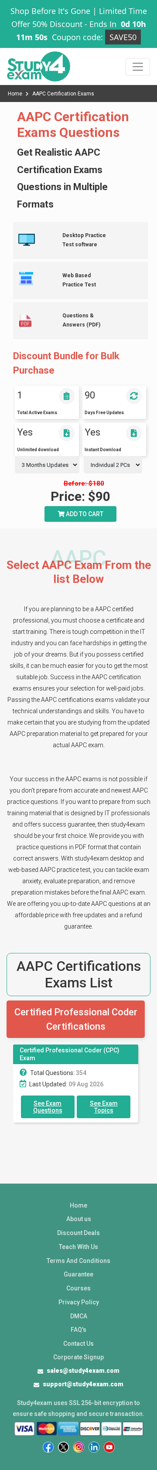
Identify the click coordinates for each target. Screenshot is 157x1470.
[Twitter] (63, 1447)
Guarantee (78, 1274)
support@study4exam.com (83, 1384)
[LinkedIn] (94, 1447)
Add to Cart (84, 513)
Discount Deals (78, 1232)
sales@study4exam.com (83, 1370)
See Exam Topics (104, 1107)
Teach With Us (78, 1246)
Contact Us (78, 1343)
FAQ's (78, 1329)
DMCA (78, 1316)
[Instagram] (78, 1447)
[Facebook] (48, 1447)
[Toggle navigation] (138, 66)
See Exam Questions (47, 1107)
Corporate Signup (78, 1357)
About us (78, 1218)
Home (16, 94)
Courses (78, 1288)
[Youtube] (109, 1447)
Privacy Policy (78, 1302)
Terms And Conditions (78, 1260)
